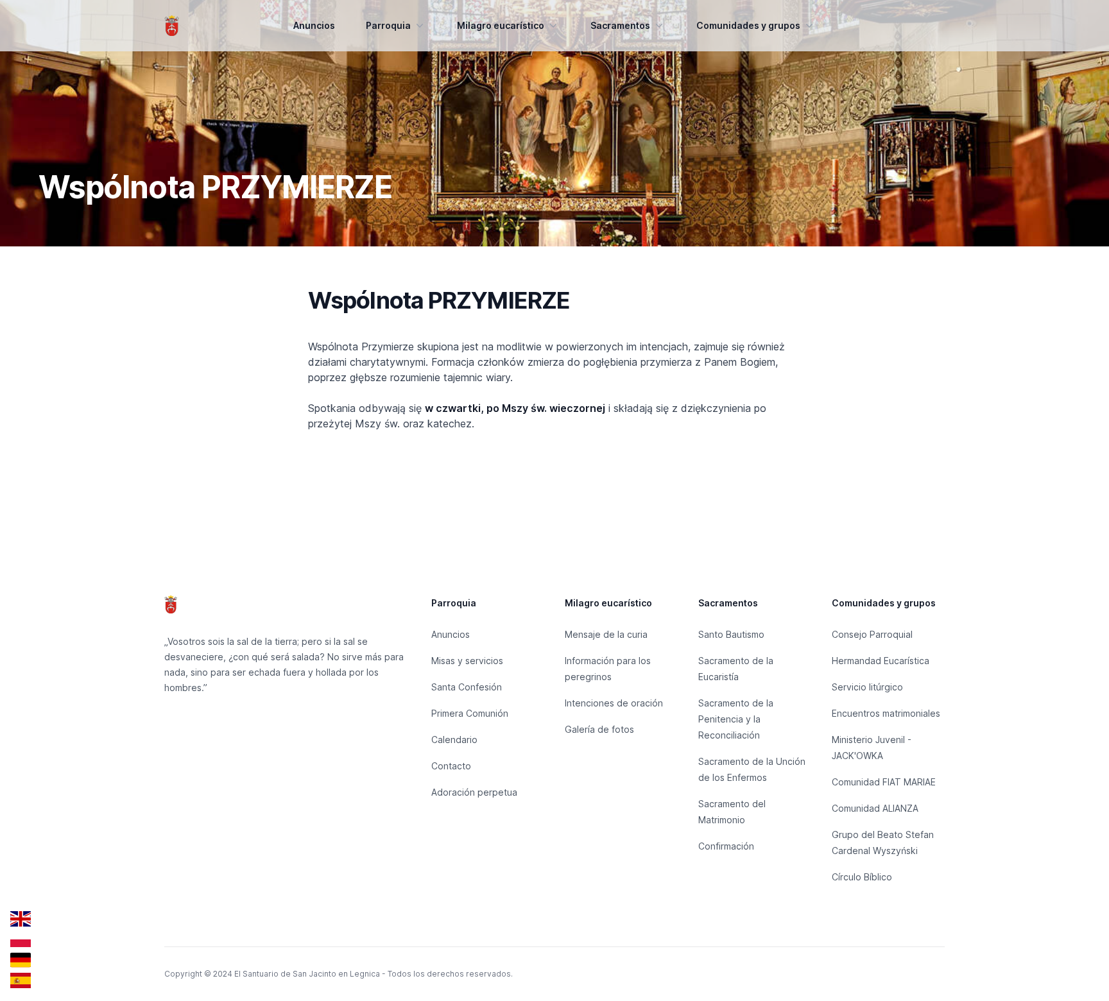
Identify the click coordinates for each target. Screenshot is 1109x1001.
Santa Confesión (466, 686)
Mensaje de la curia (606, 634)
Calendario (454, 739)
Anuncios (314, 25)
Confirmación (726, 846)
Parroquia (388, 25)
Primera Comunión (469, 713)
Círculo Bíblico (862, 876)
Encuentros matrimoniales (886, 713)
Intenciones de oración (614, 702)
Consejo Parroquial (872, 634)
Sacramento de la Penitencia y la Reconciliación (735, 718)
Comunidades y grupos (748, 25)
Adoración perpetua (474, 792)
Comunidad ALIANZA (875, 808)
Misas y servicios (467, 660)
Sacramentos (620, 25)
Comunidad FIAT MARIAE (884, 781)
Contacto (451, 765)
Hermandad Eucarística (880, 660)
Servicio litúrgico (867, 686)
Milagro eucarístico (500, 25)
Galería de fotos (599, 729)
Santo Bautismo (731, 634)
